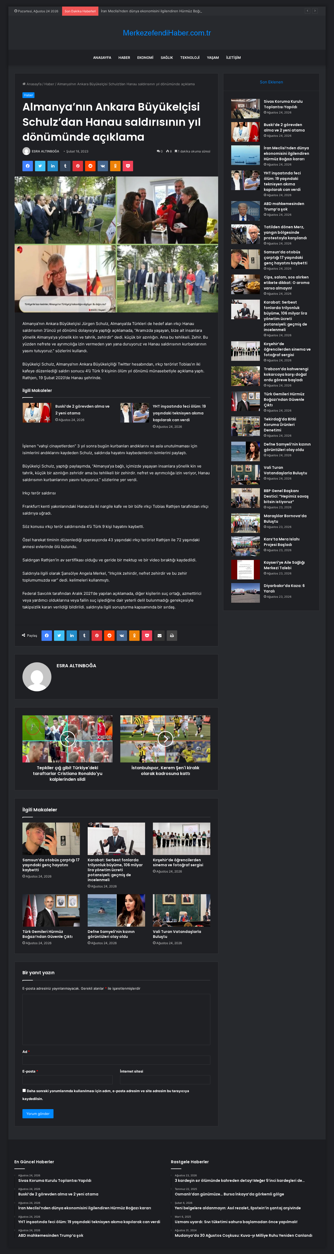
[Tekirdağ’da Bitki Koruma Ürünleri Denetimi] (245, 426)
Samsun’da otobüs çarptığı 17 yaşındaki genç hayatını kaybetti (51, 865)
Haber (124, 57)
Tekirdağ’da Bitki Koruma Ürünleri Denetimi (280, 425)
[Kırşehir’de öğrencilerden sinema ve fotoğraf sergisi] (181, 839)
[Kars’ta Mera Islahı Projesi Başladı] (245, 546)
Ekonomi (145, 57)
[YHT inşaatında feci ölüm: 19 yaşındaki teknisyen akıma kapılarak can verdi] (134, 413)
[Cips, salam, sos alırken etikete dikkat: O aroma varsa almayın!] (245, 284)
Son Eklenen (271, 81)
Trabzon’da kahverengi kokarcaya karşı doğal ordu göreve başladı (286, 374)
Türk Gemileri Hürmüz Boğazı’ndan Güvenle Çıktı (47, 934)
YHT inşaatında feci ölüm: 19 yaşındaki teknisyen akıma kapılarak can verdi (179, 413)
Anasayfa (102, 57)
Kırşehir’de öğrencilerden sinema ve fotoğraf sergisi (178, 862)
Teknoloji (190, 57)
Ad (26, 1052)
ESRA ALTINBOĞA (45, 151)
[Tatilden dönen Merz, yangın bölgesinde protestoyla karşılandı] (245, 234)
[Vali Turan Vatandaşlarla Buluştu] (181, 910)
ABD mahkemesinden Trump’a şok (284, 206)
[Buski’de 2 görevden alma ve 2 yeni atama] (37, 413)
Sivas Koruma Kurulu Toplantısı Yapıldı (283, 104)
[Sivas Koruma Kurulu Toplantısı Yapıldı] (245, 108)
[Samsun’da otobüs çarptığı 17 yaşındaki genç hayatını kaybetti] (51, 839)
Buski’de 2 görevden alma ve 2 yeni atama (284, 127)
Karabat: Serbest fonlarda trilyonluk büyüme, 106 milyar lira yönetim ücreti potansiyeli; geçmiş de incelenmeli (115, 869)
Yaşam (213, 57)
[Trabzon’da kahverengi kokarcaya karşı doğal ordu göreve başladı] (245, 376)
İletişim (233, 57)
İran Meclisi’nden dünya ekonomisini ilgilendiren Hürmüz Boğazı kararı (157, 11)
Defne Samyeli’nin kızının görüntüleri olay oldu (111, 934)
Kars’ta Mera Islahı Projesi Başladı (282, 542)
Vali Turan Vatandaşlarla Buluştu (177, 934)
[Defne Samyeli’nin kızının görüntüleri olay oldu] (116, 910)
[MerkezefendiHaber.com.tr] (167, 32)
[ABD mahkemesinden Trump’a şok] (245, 211)
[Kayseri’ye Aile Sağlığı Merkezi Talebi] (245, 569)
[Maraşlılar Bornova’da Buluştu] (245, 523)
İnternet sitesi (131, 1071)
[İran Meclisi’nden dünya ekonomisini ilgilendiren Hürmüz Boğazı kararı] (245, 155)
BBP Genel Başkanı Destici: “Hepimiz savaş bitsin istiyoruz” (286, 496)
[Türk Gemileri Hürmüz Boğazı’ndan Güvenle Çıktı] (51, 910)
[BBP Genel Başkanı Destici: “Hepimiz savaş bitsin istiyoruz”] (245, 498)
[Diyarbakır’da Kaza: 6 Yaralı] (245, 593)
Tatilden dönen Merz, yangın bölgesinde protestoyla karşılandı (285, 232)
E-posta (30, 1071)
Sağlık (167, 57)
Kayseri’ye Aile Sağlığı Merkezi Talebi (284, 565)
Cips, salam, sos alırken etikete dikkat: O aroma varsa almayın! (286, 283)
